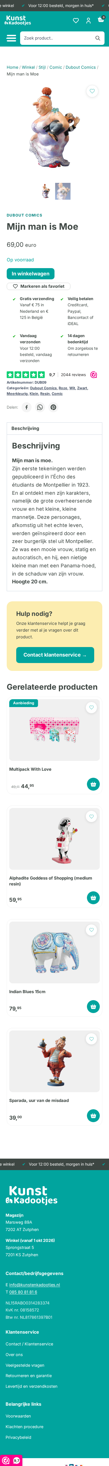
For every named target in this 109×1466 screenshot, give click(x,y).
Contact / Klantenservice (29, 1343)
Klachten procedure (24, 1426)
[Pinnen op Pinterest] (53, 407)
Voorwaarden (18, 1416)
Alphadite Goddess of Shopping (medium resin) (50, 880)
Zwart (82, 388)
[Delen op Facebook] (27, 407)
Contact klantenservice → (55, 655)
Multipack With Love (30, 769)
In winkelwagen (30, 274)
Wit (72, 388)
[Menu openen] (10, 38)
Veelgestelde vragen (25, 1365)
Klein (34, 394)
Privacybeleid (18, 1437)
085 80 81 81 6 (23, 1292)
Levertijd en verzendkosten (32, 1386)
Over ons (14, 1354)
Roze (63, 388)
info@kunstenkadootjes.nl (34, 1284)
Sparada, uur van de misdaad (39, 1100)
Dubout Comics (43, 388)
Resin (45, 394)
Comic (57, 394)
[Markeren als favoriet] (92, 91)
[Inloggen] (88, 20)
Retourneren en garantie (29, 1375)
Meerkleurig (17, 394)
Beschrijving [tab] (25, 428)
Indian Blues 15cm (27, 991)
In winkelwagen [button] (93, 784)
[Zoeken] (98, 38)
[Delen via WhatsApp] (40, 407)
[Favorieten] (75, 20)
